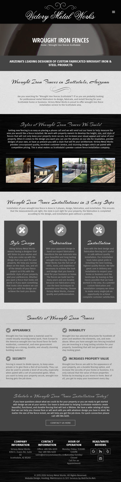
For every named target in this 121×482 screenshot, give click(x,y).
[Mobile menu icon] (113, 11)
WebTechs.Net (88, 478)
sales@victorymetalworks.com (51, 455)
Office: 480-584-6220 (47, 449)
